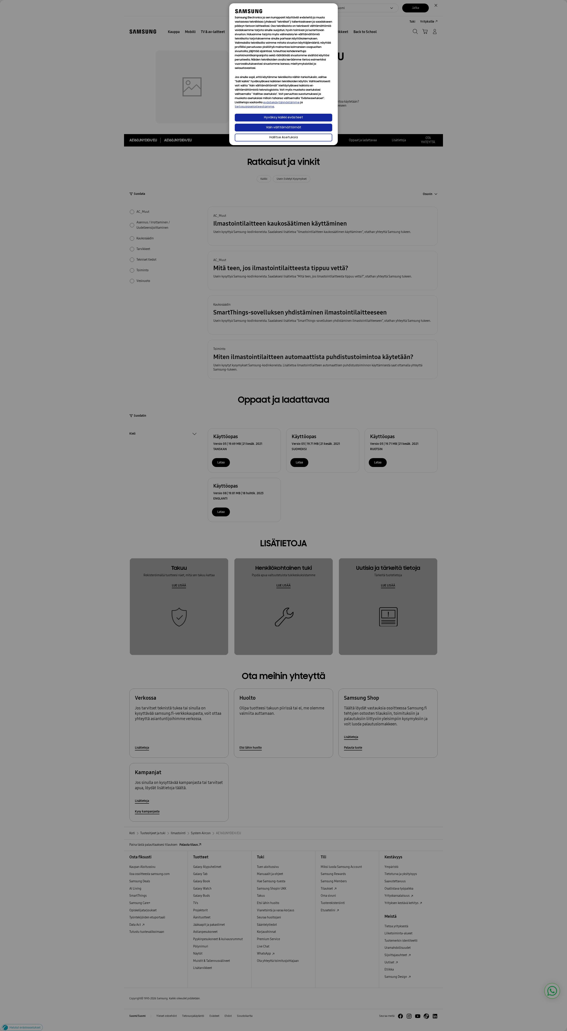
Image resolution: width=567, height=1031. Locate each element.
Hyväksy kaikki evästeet (283, 117)
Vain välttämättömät (283, 127)
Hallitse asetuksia (283, 137)
